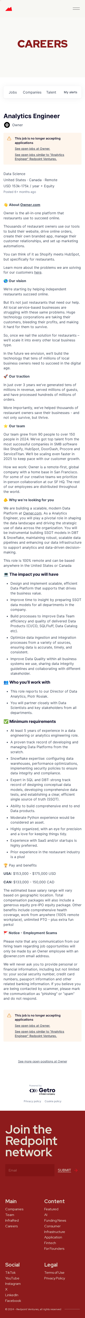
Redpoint (8, 10)
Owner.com (30, 205)
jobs (13, 92)
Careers (11, 1226)
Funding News (55, 1220)
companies (32, 92)
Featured (51, 1209)
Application (53, 1237)
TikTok (10, 1272)
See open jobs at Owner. (32, 148)
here (37, 272)
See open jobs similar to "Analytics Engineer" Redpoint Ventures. (39, 157)
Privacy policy (32, 1101)
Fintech (50, 1243)
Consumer (52, 1226)
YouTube (12, 1278)
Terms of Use (54, 1272)
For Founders (54, 1248)
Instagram (13, 1284)
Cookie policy (53, 1101)
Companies (14, 1209)
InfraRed (12, 1220)
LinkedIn (11, 1295)
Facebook (13, 1301)
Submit (64, 1170)
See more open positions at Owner (42, 1061)
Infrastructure (54, 1232)
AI (45, 1215)
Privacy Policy (54, 1278)
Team (9, 1215)
